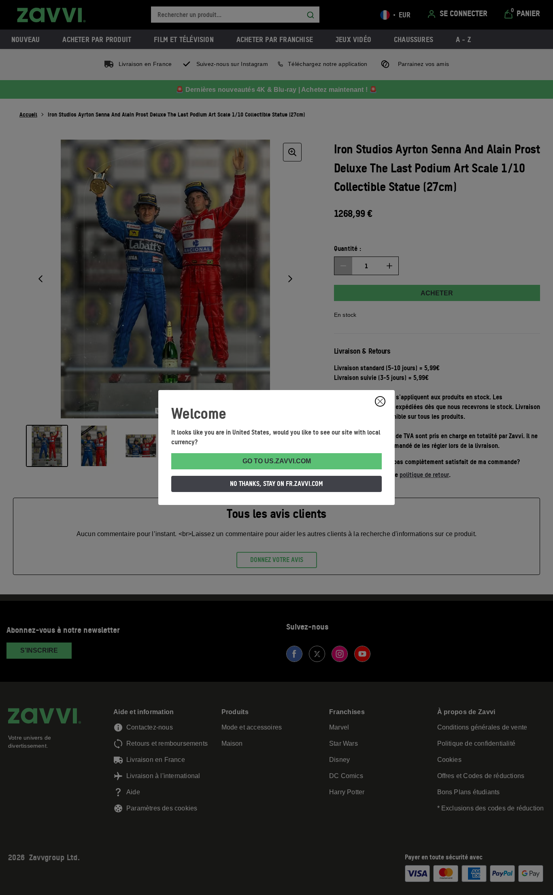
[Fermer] (380, 401)
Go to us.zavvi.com (276, 461)
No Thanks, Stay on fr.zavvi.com (276, 483)
